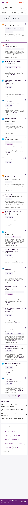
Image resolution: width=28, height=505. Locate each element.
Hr (17, 447)
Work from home (16, 431)
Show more (15, 39)
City (6, 431)
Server (6, 435)
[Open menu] (25, 3)
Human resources (9, 443)
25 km (22, 8)
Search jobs (3, 16)
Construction (8, 447)
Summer (21, 443)
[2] (19, 396)
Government (15, 439)
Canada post (17, 435)
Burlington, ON (10, 16)
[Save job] (25, 24)
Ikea (6, 439)
